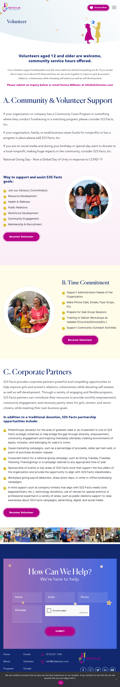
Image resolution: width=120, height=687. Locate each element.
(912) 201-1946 (54, 654)
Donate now (101, 8)
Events (26, 654)
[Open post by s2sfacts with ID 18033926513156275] (52, 534)
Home (6, 654)
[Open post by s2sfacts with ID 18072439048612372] (22, 534)
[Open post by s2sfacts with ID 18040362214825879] (67, 534)
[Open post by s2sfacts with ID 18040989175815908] (82, 534)
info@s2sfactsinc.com (57, 661)
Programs (8, 669)
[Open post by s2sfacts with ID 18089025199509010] (7, 534)
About (6, 661)
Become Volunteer (21, 236)
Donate (27, 669)
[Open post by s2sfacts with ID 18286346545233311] (37, 534)
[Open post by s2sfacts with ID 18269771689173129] (97, 534)
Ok (60, 682)
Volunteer (28, 661)
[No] (116, 679)
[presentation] (67, 610)
